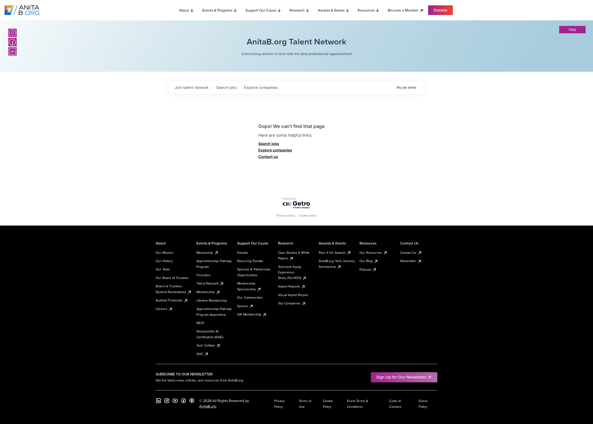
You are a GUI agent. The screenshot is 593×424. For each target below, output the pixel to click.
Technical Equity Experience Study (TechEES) (290, 272)
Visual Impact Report (293, 295)
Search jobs (268, 143)
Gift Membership (249, 314)
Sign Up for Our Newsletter (401, 377)
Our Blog (366, 261)
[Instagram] (12, 33)
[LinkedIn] (12, 51)
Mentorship (204, 252)
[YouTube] (175, 400)
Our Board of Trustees (172, 277)
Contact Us (408, 252)
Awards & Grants (331, 10)
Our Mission (164, 252)
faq (572, 29)
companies (261, 87)
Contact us (268, 156)
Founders (203, 275)
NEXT (200, 323)
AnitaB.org (207, 406)
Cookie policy (308, 215)
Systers (242, 306)
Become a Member (403, 10)
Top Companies (289, 303)
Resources (366, 10)
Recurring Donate (250, 261)
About (184, 10)
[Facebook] (12, 42)
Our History (164, 261)
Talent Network (207, 283)
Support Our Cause (261, 10)
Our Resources (371, 252)
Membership (205, 292)
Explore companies (275, 150)
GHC (199, 354)
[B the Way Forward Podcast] (192, 400)
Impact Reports (289, 286)
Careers (161, 308)
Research (297, 10)
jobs (226, 87)
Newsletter (408, 261)
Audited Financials (169, 300)
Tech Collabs (205, 345)
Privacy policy (286, 215)
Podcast (365, 269)
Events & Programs (217, 10)
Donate (242, 252)
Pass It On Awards (332, 252)
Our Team (163, 269)
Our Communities (250, 297)
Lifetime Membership (211, 300)
